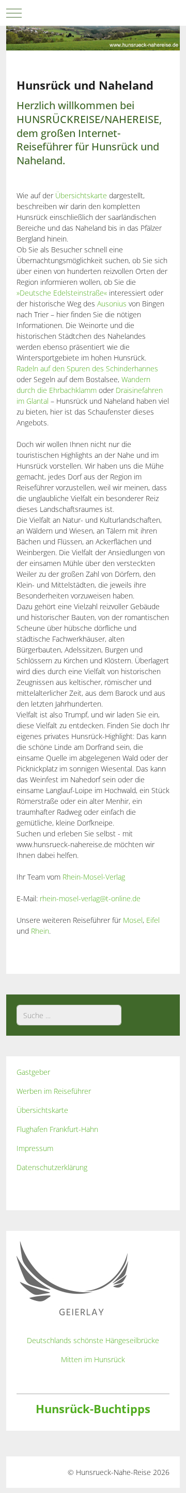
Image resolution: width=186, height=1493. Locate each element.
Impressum (35, 1148)
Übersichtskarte (81, 195)
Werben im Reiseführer (54, 1091)
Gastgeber (33, 1072)
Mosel (133, 920)
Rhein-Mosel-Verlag (94, 877)
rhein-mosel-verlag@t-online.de (90, 898)
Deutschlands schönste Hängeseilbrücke (93, 1340)
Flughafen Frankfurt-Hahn (57, 1129)
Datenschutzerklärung (52, 1167)
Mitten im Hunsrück (93, 1359)
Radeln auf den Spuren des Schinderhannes (87, 368)
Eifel (153, 920)
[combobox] (69, 1015)
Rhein (40, 931)
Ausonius (112, 303)
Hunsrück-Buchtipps (93, 1409)
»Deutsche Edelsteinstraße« (62, 293)
